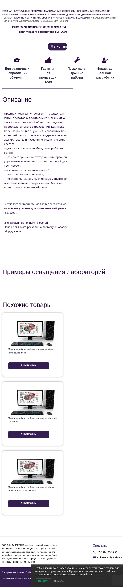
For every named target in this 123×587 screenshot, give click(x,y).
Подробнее (60, 581)
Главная (7, 11)
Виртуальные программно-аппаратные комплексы (44, 11)
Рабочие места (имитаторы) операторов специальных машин (51, 18)
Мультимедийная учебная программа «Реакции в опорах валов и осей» (31, 489)
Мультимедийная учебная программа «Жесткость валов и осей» (31, 351)
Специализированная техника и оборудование (48, 14)
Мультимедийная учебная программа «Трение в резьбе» (32, 420)
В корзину (60, 46)
